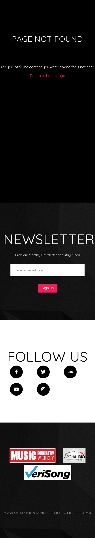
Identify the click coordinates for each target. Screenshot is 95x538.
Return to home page (47, 75)
